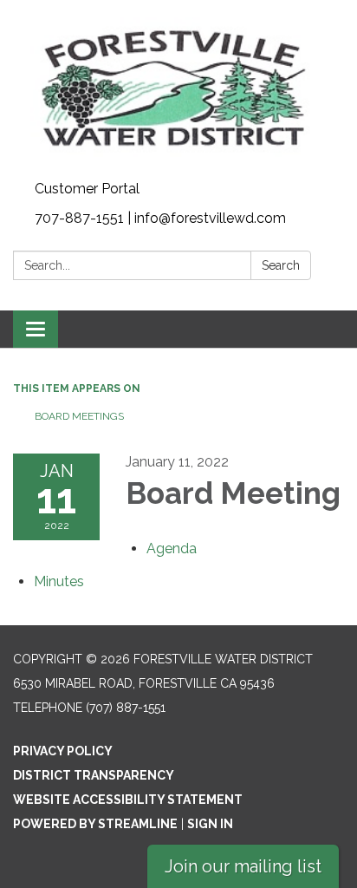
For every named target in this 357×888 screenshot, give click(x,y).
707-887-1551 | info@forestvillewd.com (160, 218)
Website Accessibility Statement (128, 799)
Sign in (210, 824)
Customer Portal (87, 188)
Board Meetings (79, 416)
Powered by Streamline (95, 824)
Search (281, 265)
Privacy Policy (63, 751)
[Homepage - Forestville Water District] (178, 87)
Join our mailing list (243, 866)
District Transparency (93, 775)
